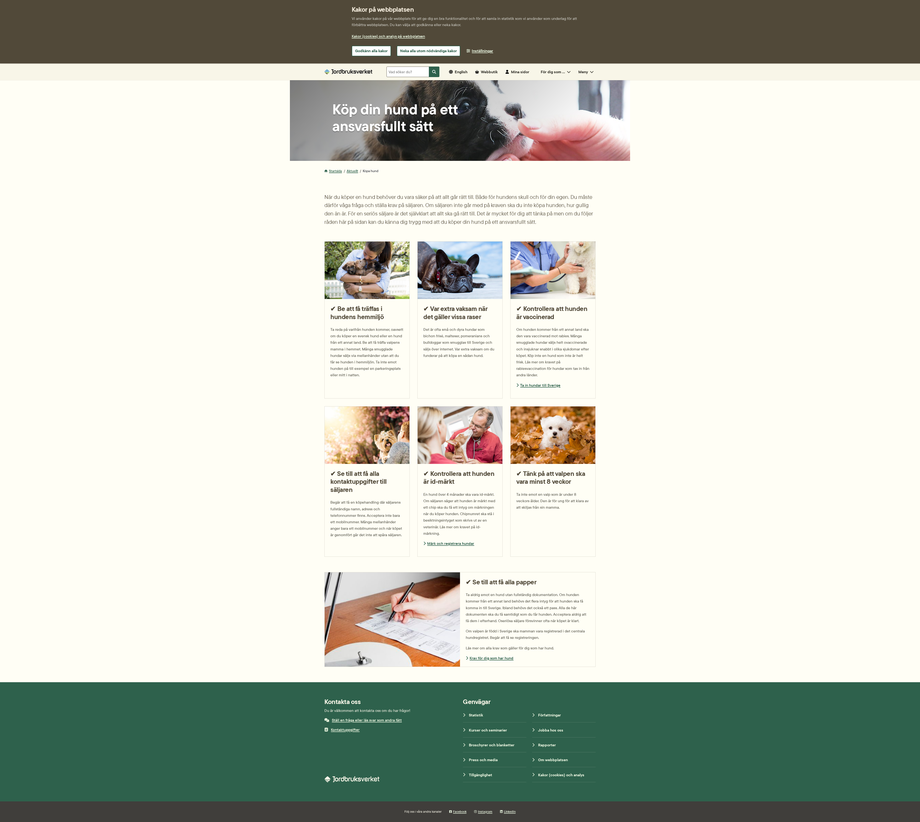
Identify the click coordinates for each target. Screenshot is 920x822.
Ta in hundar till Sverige (540, 385)
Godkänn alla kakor (371, 50)
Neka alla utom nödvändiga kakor (428, 50)
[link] (553, 320)
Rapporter (547, 745)
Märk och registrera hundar (450, 543)
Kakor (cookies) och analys (561, 774)
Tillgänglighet (480, 774)
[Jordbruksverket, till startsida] (348, 71)
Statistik (476, 715)
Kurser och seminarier (488, 730)
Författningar (549, 715)
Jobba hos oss (550, 730)
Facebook (459, 811)
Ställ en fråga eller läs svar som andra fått (367, 720)
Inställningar (482, 50)
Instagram (485, 811)
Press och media (483, 759)
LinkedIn (510, 811)
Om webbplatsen (553, 759)
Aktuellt (352, 171)
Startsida (335, 171)
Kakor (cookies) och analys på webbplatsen (388, 36)
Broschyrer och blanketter (491, 745)
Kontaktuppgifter (345, 729)
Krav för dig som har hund (491, 658)
